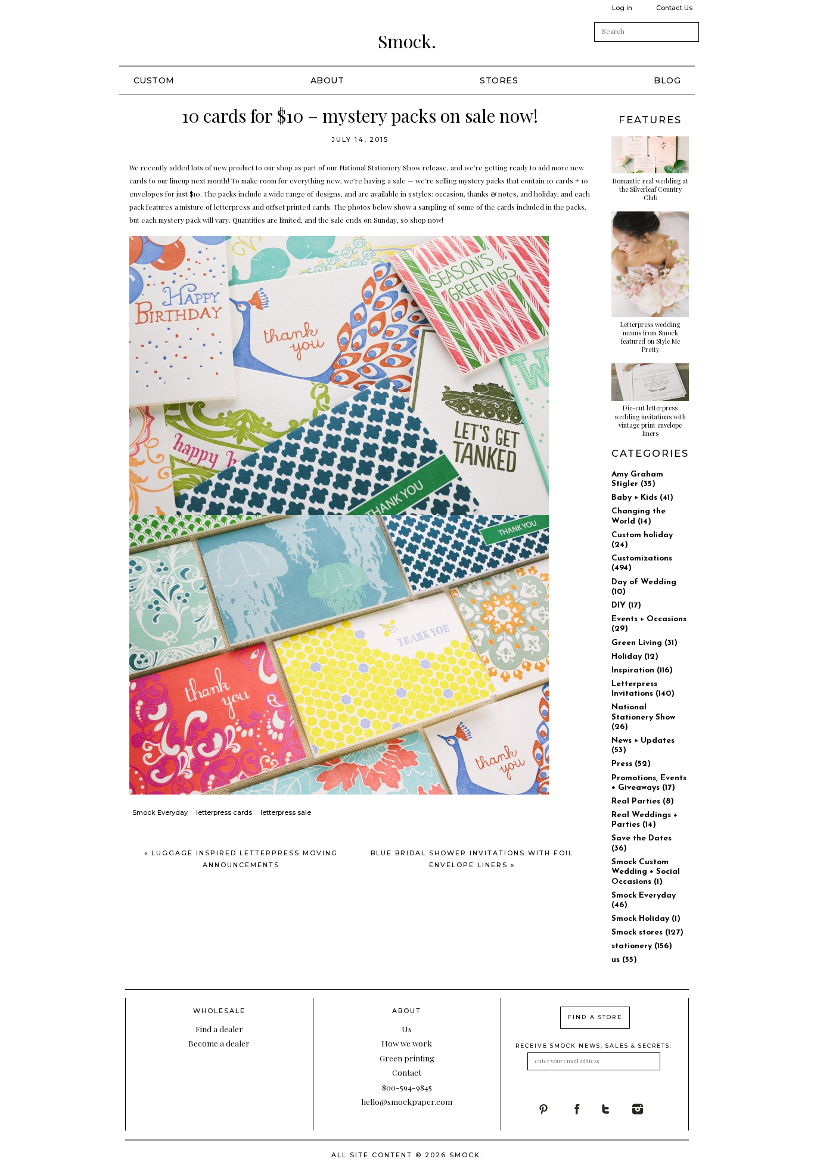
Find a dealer (219, 1028)
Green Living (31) (644, 643)
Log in (622, 8)
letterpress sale (285, 812)
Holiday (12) (634, 657)
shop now (426, 220)
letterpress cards (224, 812)
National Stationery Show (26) (643, 717)
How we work (406, 1043)
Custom (154, 80)
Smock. (407, 41)
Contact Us (674, 8)
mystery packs (482, 180)
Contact (406, 1072)
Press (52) (631, 764)
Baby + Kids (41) (642, 498)
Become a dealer (219, 1043)
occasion (449, 193)
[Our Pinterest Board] (554, 1109)
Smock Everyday (160, 812)
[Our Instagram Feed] (648, 1109)
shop (284, 167)
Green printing (407, 1057)
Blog (667, 80)
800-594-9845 (407, 1087)
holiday (545, 193)
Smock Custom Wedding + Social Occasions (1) (645, 872)
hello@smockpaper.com (406, 1101)
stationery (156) (641, 946)
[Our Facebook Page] (585, 1109)
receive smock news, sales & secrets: (593, 1045)
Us (407, 1028)
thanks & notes (492, 193)
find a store (595, 1017)
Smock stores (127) (647, 932)
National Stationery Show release (393, 167)
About (327, 80)
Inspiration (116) (642, 670)
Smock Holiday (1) (646, 919)
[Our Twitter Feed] (616, 1109)
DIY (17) (626, 605)
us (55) (624, 960)
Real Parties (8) (642, 801)
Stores (499, 80)
